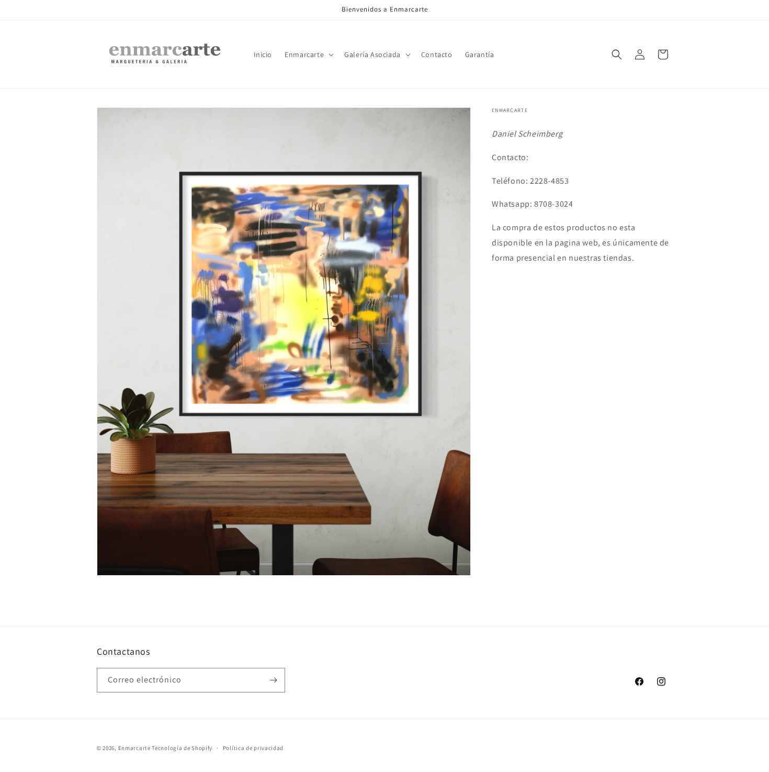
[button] (308, 54)
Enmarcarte (134, 748)
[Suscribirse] (273, 680)
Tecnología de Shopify (182, 748)
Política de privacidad (253, 748)
